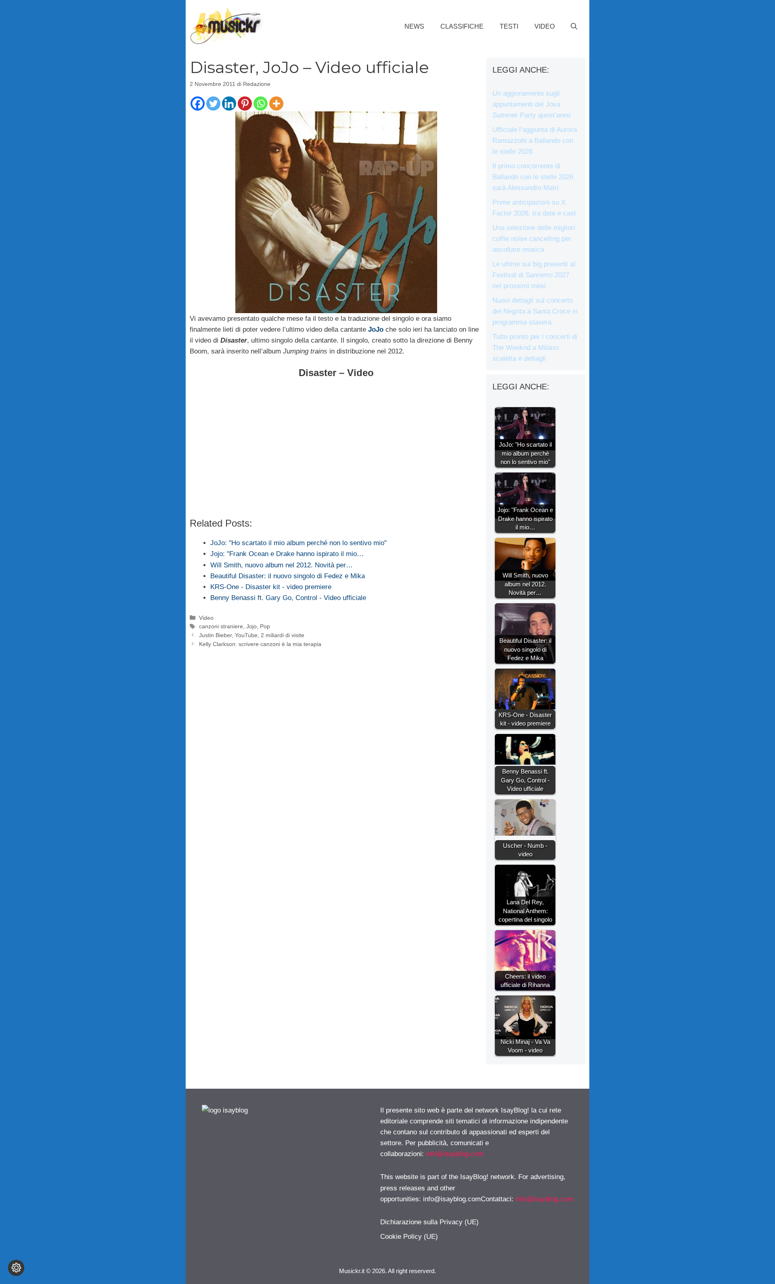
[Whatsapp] (260, 103)
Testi (509, 26)
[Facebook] (198, 103)
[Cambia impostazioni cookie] (16, 1268)
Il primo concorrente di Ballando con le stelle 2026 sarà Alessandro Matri (532, 177)
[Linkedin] (229, 103)
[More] (276, 103)
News (414, 26)
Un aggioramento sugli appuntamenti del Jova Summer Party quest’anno (531, 104)
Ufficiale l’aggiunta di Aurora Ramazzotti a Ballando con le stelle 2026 (534, 140)
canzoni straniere (221, 626)
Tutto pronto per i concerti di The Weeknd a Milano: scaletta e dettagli (534, 347)
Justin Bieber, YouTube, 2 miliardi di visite (251, 635)
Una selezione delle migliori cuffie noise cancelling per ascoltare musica (533, 238)
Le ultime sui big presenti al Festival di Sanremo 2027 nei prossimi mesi (533, 275)
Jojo (251, 626)
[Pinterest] (245, 103)
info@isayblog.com (455, 1154)
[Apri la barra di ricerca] (574, 27)
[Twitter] (213, 103)
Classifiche (462, 26)
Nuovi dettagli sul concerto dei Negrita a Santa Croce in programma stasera (535, 311)
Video (544, 26)
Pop (265, 626)
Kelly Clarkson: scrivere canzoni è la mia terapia (260, 644)
